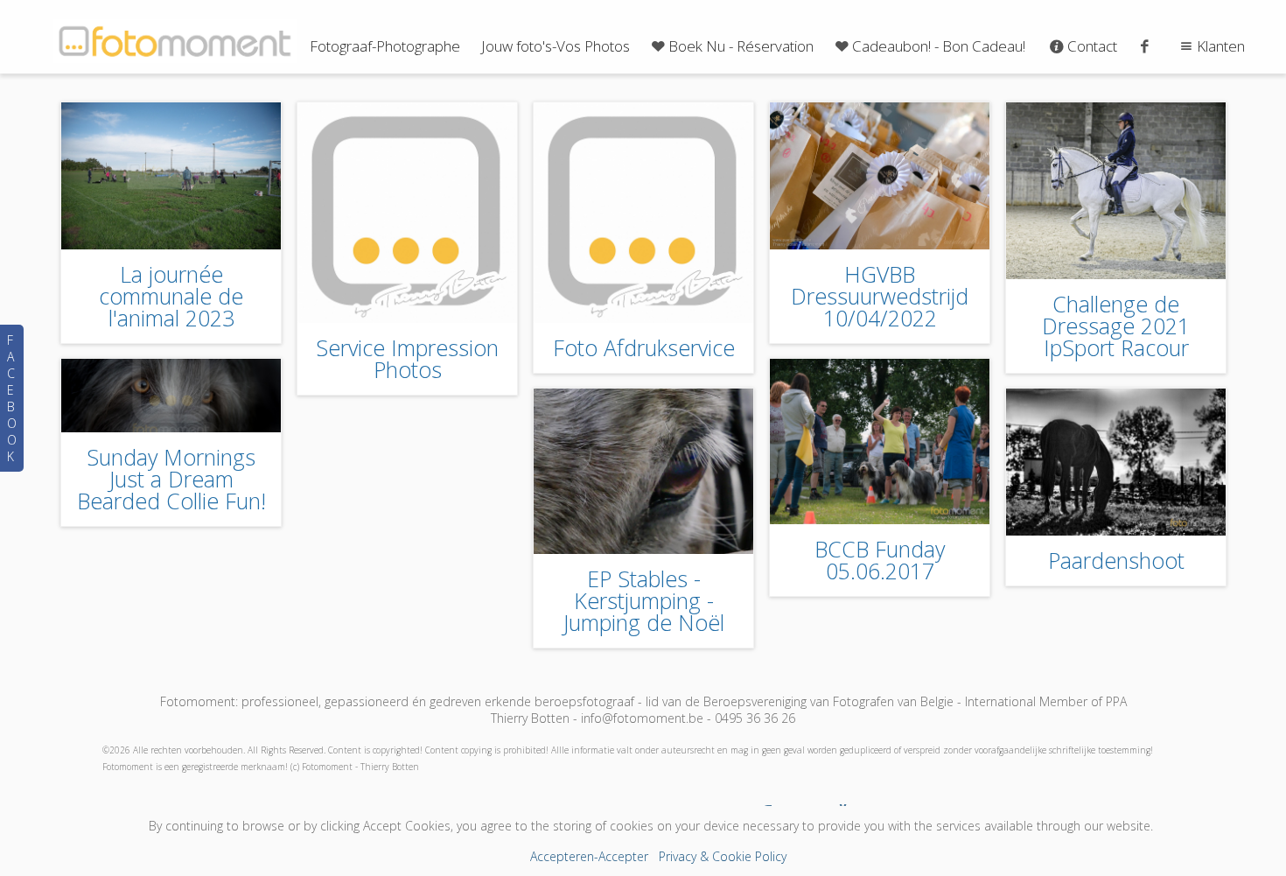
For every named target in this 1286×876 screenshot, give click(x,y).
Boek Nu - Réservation (741, 46)
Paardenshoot (1116, 560)
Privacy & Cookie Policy (722, 856)
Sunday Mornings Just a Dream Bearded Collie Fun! (171, 478)
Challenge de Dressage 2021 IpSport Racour (1116, 325)
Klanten (1221, 46)
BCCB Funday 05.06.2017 (879, 559)
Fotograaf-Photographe (385, 46)
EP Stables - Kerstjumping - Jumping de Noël (643, 600)
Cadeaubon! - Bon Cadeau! (938, 46)
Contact (1092, 46)
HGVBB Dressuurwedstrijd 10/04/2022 (879, 296)
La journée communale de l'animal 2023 (171, 296)
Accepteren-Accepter (589, 856)
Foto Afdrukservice (644, 347)
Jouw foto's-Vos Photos (555, 46)
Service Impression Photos (407, 358)
